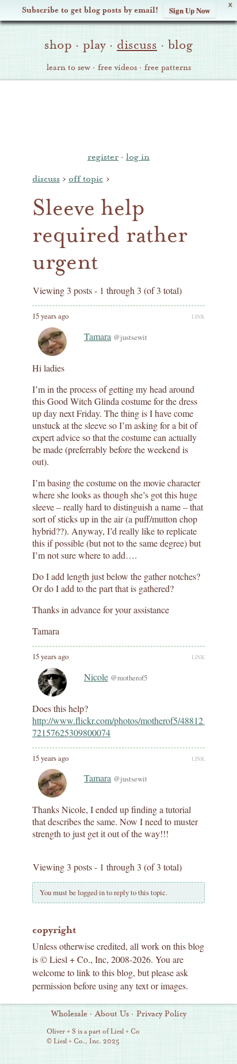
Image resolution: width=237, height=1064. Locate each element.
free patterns (167, 68)
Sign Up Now (189, 10)
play (94, 45)
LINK (198, 316)
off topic (85, 178)
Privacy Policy (161, 1014)
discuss (137, 45)
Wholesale (69, 1014)
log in (138, 156)
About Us (112, 1014)
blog (180, 45)
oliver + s (119, 114)
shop (58, 45)
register (102, 156)
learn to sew (68, 68)
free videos (117, 68)
